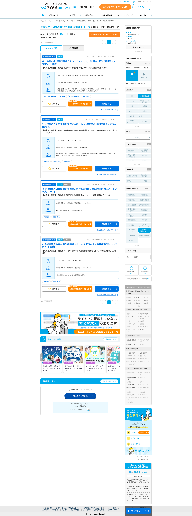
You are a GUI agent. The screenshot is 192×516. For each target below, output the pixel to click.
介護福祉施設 (144, 96)
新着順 (75, 48)
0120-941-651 (84, 7)
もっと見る (137, 164)
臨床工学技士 (87, 510)
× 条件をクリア (138, 51)
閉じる (137, 126)
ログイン (141, 7)
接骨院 (132, 116)
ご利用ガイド (54, 15)
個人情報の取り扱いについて (92, 508)
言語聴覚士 (65, 510)
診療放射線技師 (99, 510)
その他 (144, 121)
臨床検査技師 (75, 510)
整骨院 (144, 111)
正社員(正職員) (132, 176)
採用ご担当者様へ (125, 1)
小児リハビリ (132, 111)
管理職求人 (132, 151)
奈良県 (99, 21)
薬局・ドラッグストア (132, 121)
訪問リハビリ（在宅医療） (144, 101)
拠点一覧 (143, 15)
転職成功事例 (89, 15)
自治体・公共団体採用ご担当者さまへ (68, 508)
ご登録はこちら (143, 432)
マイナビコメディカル (47, 21)
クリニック (132, 101)
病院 (131, 96)
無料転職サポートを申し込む (115, 7)
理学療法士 (45, 510)
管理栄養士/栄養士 (113, 510)
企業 (131, 106)
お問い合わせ (117, 508)
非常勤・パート (132, 181)
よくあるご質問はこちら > (145, 459)
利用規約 (107, 508)
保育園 (144, 106)
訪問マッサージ (144, 116)
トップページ (42, 15)
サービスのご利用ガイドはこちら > (143, 456)
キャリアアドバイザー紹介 (125, 15)
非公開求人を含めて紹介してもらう (104, 34)
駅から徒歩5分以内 (144, 150)
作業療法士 (55, 510)
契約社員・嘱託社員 (144, 176)
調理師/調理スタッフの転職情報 (65, 21)
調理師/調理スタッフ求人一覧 (86, 21)
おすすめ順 (52, 48)
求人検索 (72, 15)
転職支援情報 (107, 15)
